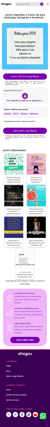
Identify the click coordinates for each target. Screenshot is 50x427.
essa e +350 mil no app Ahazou (25, 76)
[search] (41, 4)
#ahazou (24, 113)
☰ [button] (48, 4)
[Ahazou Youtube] (35, 414)
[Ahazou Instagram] (8, 414)
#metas (7, 113)
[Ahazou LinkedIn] (22, 414)
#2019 (16, 113)
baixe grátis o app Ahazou (25, 131)
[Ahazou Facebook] (15, 414)
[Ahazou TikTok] (28, 414)
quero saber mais (25, 340)
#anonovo (33, 113)
